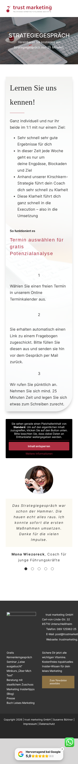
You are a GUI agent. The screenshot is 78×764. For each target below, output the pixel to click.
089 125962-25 (66, 629)
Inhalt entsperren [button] (39, 446)
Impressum (30, 723)
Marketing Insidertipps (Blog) (20, 691)
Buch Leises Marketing (21, 702)
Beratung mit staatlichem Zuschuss (20, 682)
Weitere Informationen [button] (39, 453)
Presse (11, 698)
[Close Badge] (62, 749)
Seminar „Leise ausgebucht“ (16, 664)
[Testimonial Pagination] (25, 568)
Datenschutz (47, 723)
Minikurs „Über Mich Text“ (19, 673)
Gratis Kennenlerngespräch (19, 655)
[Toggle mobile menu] (70, 9)
